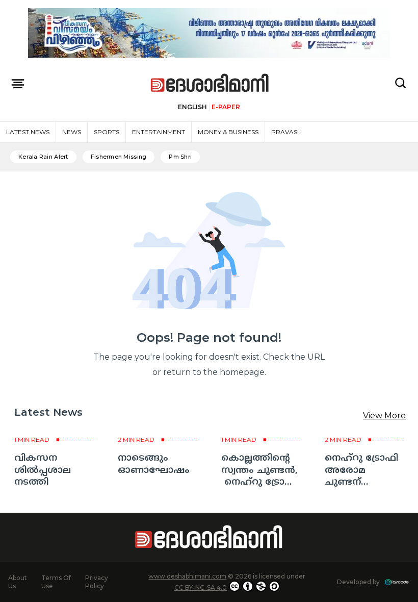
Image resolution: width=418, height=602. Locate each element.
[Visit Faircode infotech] (397, 582)
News (71, 132)
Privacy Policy (96, 582)
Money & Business (228, 132)
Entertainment (158, 132)
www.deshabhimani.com (187, 576)
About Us (17, 582)
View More (384, 415)
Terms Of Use (56, 582)
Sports (106, 132)
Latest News (27, 132)
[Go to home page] (210, 83)
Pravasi (285, 132)
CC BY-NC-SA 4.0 (200, 587)
